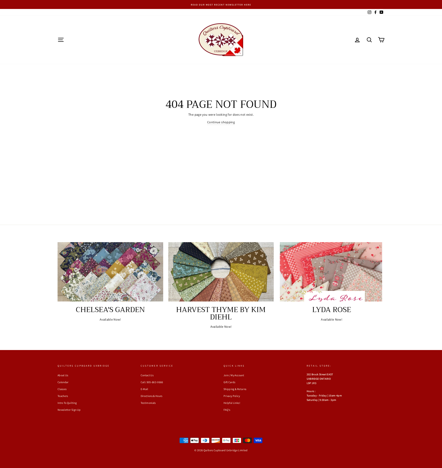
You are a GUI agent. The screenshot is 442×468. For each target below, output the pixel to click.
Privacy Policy (232, 396)
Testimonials (148, 403)
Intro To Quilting (67, 403)
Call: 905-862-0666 (152, 382)
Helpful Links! (232, 403)
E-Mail (144, 389)
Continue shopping (221, 122)
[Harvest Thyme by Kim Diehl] (221, 271)
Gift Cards (230, 382)
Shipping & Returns (235, 389)
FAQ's (227, 409)
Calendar (63, 382)
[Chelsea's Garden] (110, 271)
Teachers (63, 396)
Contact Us (147, 375)
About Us (63, 375)
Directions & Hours (152, 396)
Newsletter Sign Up (69, 409)
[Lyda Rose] (331, 271)
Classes (62, 389)
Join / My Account (234, 375)
